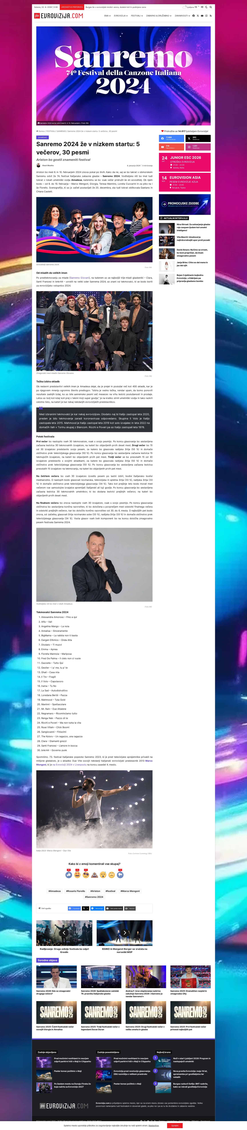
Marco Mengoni (131, 891)
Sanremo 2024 (94, 896)
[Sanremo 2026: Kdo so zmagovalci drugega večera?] (56, 976)
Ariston (96, 891)
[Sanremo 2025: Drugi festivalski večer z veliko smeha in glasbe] (146, 1012)
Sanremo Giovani (79, 277)
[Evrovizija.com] (58, 16)
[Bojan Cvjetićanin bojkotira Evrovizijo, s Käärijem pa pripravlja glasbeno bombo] (167, 279)
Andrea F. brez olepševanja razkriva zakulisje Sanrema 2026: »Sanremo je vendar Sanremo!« (144, 994)
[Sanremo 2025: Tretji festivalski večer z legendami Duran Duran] (101, 1012)
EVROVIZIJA (120, 15)
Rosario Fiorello (76, 891)
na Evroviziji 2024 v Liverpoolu (69, 764)
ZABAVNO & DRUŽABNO (157, 15)
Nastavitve (154, 1125)
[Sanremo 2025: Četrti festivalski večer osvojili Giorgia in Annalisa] (56, 1012)
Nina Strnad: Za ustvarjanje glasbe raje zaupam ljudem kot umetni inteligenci (193, 227)
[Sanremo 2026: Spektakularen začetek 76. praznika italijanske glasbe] (101, 976)
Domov (41, 131)
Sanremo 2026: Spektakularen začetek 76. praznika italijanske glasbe (100, 992)
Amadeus (55, 891)
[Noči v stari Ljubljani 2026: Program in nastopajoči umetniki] (163, 1062)
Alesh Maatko (48, 165)
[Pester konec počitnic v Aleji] (44, 1075)
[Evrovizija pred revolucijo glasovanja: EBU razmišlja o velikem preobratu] (104, 1075)
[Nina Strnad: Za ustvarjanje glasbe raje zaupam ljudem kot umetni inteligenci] (167, 228)
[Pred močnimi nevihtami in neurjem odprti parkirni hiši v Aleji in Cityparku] (44, 1062)
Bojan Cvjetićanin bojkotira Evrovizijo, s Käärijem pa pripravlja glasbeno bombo (190, 278)
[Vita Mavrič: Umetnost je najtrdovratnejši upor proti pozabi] (167, 241)
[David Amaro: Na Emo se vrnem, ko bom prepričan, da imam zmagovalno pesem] (167, 253)
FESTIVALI (136, 15)
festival (111, 891)
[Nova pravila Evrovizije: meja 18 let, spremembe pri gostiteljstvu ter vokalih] (163, 1075)
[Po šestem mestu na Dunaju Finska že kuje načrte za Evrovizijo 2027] (44, 1087)
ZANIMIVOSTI (181, 15)
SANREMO (61, 131)
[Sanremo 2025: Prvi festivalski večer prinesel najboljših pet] (190, 1012)
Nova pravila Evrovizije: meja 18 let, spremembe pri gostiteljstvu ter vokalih (119, 7)
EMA (106, 15)
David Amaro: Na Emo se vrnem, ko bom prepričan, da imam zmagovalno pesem (192, 252)
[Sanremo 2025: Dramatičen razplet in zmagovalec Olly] (190, 976)
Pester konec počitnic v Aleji (68, 1071)
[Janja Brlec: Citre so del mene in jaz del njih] (167, 266)
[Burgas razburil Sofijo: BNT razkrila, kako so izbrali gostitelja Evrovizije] (163, 1087)
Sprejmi (174, 1125)
